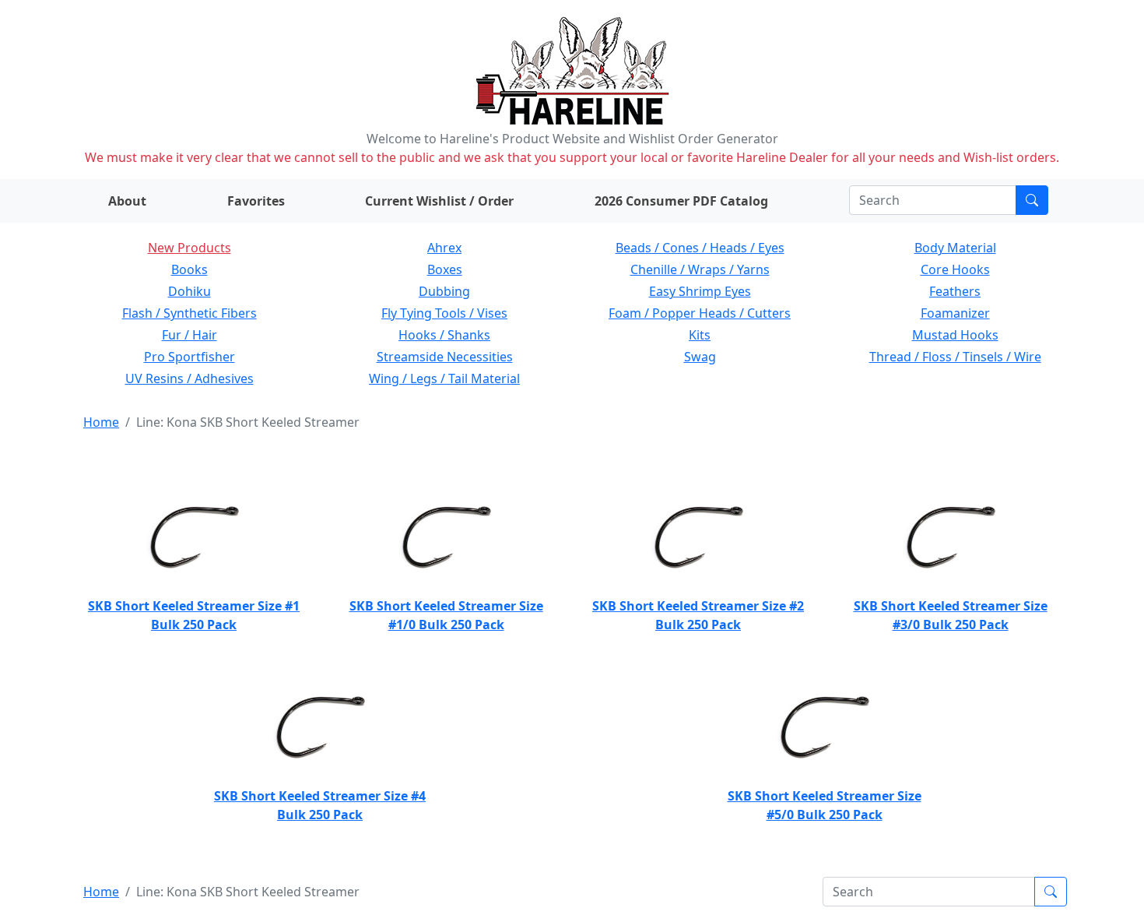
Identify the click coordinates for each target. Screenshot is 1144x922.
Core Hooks (955, 269)
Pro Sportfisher (189, 356)
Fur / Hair (189, 334)
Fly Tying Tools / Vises (444, 313)
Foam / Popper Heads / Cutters (700, 313)
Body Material (955, 247)
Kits (700, 334)
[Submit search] (1032, 200)
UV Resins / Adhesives (189, 378)
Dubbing (444, 291)
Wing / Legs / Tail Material (444, 378)
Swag (700, 356)
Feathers (955, 291)
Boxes (444, 269)
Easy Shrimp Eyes (700, 291)
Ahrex (444, 247)
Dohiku (189, 291)
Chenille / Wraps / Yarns (700, 269)
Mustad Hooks (955, 334)
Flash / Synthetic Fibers (189, 313)
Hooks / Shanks (444, 334)
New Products (189, 247)
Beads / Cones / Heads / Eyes (700, 247)
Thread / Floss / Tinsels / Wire (955, 356)
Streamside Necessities (445, 356)
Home (101, 422)
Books (189, 269)
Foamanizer (955, 313)
